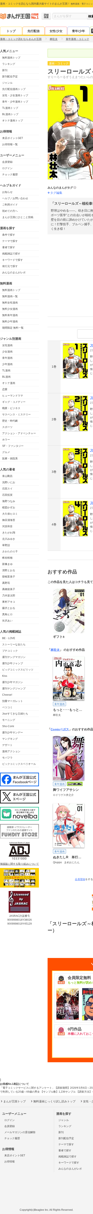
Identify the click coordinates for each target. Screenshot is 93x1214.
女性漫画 (7, 345)
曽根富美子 (8, 576)
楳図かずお (8, 507)
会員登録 (7, 161)
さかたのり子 (10, 551)
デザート (7, 745)
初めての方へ (10, 210)
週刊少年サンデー (12, 732)
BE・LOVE (8, 638)
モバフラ (7, 757)
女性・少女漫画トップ (15, 95)
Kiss (4, 675)
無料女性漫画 (10, 302)
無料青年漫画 (10, 315)
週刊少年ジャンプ (12, 663)
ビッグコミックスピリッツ (17, 669)
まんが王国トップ (14, 1101)
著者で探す (8, 247)
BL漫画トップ (10, 114)
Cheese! (7, 694)
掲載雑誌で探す (11, 253)
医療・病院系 (10, 458)
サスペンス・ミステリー (16, 414)
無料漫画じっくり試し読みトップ (54, 1101)
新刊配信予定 (10, 76)
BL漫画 (6, 376)
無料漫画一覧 (10, 296)
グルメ (6, 452)
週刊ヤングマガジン (14, 657)
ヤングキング (10, 738)
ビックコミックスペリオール (19, 763)
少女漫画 (7, 351)
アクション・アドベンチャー (19, 433)
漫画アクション (11, 751)
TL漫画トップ (10, 107)
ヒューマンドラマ (12, 395)
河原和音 (7, 526)
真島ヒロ (7, 614)
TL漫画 (6, 370)
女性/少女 (56, 31)
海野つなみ (8, 501)
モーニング (8, 719)
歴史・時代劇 (10, 420)
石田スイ (7, 488)
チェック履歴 (10, 174)
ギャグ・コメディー (14, 401)
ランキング (8, 63)
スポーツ (7, 427)
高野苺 (6, 582)
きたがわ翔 (8, 532)
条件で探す (8, 234)
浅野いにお (8, 482)
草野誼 (6, 545)
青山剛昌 (7, 476)
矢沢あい (7, 620)
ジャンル (7, 82)
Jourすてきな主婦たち (15, 713)
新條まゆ (7, 564)
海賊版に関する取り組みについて (19, 863)
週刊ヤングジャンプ (14, 688)
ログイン (7, 168)
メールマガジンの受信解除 (19, 1132)
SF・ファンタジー (13, 445)
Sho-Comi (8, 726)
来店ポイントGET (12, 138)
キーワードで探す (12, 259)
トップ (11, 31)
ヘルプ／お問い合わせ (15, 198)
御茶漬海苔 (8, 520)
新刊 (4, 70)
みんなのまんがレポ (14, 272)
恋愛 (4, 389)
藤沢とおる (8, 608)
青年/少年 (78, 31)
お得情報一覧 (10, 144)
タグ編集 (56, 192)
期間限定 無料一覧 (13, 327)
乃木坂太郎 (8, 595)
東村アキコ (8, 601)
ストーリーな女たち (14, 644)
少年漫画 (7, 364)
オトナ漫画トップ (12, 120)
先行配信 (33, 31)
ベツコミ (7, 707)
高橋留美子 (8, 589)
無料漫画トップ (11, 57)
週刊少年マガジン (12, 682)
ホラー (6, 439)
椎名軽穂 (7, 557)
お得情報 (9, 1161)
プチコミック (10, 650)
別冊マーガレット (12, 701)
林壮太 (55, 649)
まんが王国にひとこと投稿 (17, 217)
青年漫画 (7, 357)
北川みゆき (8, 538)
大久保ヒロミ (10, 513)
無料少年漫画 (10, 321)
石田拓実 (7, 494)
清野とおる (8, 570)
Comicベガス (60, 729)
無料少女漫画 (10, 308)
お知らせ (7, 192)
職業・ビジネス (11, 408)
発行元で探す (10, 266)
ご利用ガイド (10, 204)
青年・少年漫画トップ (15, 101)
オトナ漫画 (8, 383)
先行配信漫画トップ (14, 89)
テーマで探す (10, 241)
